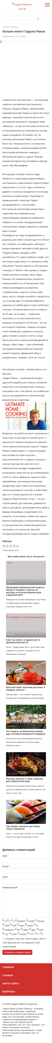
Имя (5, 856)
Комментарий (9, 887)
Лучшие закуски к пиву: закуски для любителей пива (24, 780)
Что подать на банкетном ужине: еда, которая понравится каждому (25, 732)
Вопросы (8, 991)
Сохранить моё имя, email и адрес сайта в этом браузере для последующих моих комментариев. (24, 943)
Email (6, 866)
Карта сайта (10, 983)
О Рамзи (7, 975)
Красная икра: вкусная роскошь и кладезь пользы (25, 688)
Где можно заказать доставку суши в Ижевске (23, 827)
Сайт (5, 877)
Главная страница (9, 27)
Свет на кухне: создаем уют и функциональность (23, 641)
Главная (8, 967)
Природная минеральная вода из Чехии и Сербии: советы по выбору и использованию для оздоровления (25, 591)
